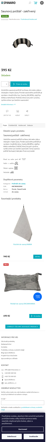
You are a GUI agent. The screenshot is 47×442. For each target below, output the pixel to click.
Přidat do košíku (21, 84)
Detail (37, 257)
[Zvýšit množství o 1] (9, 83)
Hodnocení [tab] (22, 125)
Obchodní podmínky (8, 341)
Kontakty (4, 347)
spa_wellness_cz (10, 383)
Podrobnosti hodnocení (29, 19)
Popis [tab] (5, 125)
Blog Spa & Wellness (8, 353)
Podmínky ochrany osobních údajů (12, 350)
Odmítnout (11, 436)
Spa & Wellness (10, 380)
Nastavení (22, 429)
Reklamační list (6, 344)
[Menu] (42, 3)
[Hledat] (30, 3)
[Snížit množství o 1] (9, 85)
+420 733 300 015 (10, 376)
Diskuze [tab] (30, 125)
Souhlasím (33, 436)
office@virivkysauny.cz (12, 370)
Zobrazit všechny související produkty (22, 327)
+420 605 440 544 (10, 373)
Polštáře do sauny (18, 184)
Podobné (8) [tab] (13, 125)
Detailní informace (7, 104)
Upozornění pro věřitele (9, 358)
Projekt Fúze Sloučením (9, 356)
